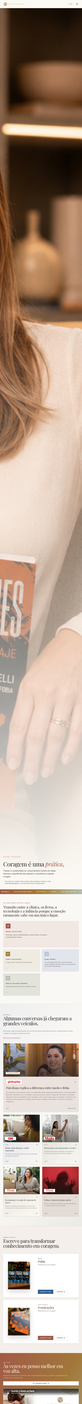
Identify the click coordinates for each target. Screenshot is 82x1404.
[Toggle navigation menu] (77, 4)
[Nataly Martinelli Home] (14, 4)
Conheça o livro (45, 1291)
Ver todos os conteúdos (11, 1038)
